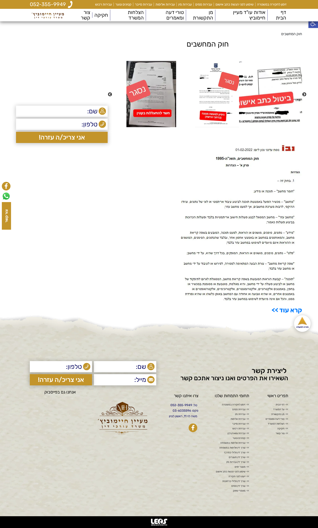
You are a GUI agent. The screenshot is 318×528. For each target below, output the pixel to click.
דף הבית (281, 15)
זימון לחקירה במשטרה (272, 4)
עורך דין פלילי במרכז (234, 452)
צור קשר (85, 15)
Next (110, 94)
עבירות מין (185, 4)
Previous (305, 94)
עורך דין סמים (238, 486)
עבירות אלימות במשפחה (232, 443)
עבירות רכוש (103, 4)
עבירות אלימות (165, 4)
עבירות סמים (203, 4)
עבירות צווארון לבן (236, 433)
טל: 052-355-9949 (183, 405)
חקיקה (101, 15)
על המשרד (279, 409)
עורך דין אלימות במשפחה (232, 447)
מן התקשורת (203, 15)
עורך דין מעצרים (237, 457)
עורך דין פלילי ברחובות (233, 481)
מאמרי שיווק (239, 490)
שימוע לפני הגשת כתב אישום (234, 4)
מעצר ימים (240, 466)
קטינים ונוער (123, 4)
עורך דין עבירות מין (235, 462)
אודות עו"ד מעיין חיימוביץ (249, 15)
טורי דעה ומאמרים (175, 15)
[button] (313, 23)
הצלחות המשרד (136, 15)
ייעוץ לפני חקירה (237, 476)
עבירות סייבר (143, 4)
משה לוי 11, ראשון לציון (183, 416)
